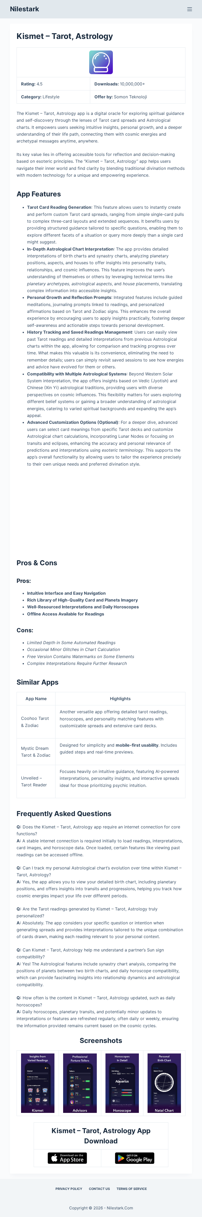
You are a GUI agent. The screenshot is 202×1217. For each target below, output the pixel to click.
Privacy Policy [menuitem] (68, 1189)
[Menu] (189, 9)
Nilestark (24, 9)
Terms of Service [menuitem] (132, 1189)
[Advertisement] (101, 510)
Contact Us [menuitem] (99, 1189)
